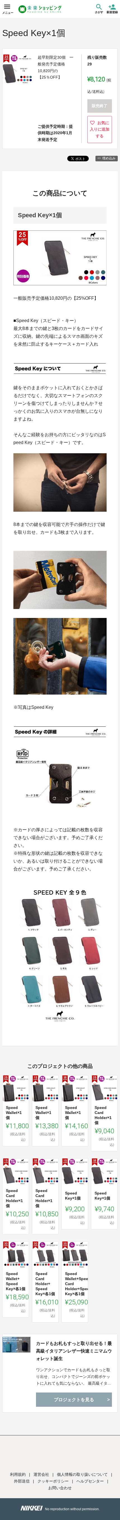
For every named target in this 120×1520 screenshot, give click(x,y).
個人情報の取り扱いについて (82, 1474)
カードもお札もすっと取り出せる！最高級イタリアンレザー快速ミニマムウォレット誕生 (74, 1351)
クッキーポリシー (53, 1481)
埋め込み (109, 158)
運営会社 (41, 1474)
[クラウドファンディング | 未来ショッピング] (39, 9)
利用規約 (18, 1474)
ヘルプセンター (90, 1481)
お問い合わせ (60, 1488)
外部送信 (22, 1481)
